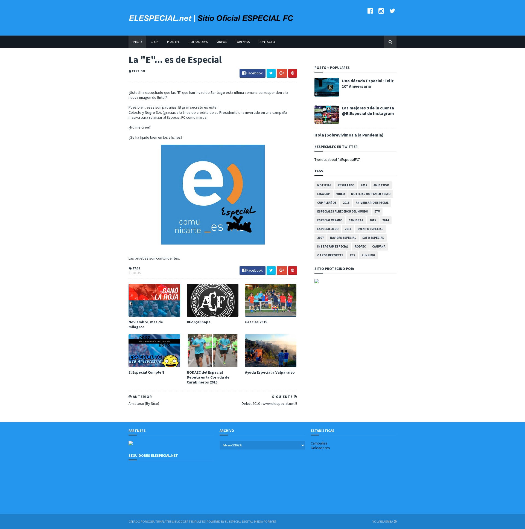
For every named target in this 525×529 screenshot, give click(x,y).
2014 (385, 220)
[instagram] (381, 10)
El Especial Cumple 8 (146, 372)
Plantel (173, 42)
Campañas (319, 443)
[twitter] (392, 10)
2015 (372, 220)
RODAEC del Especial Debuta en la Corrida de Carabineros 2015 (208, 377)
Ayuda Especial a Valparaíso (270, 372)
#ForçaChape (199, 321)
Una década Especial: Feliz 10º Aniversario (368, 83)
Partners (243, 42)
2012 (364, 185)
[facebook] (370, 10)
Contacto (266, 42)
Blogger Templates (189, 521)
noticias (135, 273)
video (340, 194)
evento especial (370, 229)
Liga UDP (323, 194)
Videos (222, 42)
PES (352, 255)
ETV (377, 211)
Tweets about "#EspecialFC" (337, 159)
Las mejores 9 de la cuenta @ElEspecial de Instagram (368, 110)
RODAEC (360, 246)
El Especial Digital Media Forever (250, 521)
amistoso (381, 185)
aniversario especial (372, 203)
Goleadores (198, 42)
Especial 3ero (328, 229)
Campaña (378, 246)
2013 (346, 203)
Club (154, 42)
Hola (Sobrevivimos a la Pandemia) (349, 135)
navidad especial (343, 238)
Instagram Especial (332, 246)
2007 (320, 238)
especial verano (329, 220)
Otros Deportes (330, 255)
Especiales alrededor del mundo (342, 211)
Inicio (137, 42)
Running (368, 255)
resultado (346, 185)
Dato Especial (373, 238)
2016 (348, 229)
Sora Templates (159, 521)
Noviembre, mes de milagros (146, 324)
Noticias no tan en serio (370, 194)
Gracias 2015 (256, 321)
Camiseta (356, 220)
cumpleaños (327, 203)
